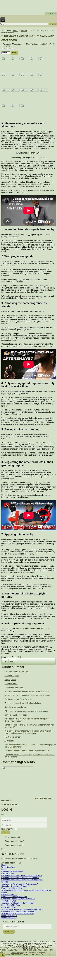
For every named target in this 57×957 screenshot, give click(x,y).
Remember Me (7, 829)
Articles (24, 31)
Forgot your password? (14, 845)
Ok (3, 955)
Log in (5, 832)
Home (15, 31)
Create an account (12, 837)
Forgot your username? (14, 841)
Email (52, 44)
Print (46, 44)
